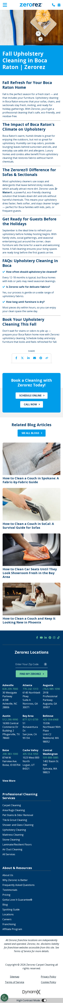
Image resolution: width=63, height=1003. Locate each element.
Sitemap (14, 976)
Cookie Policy (48, 982)
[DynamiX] (31, 992)
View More (8, 780)
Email (34, 358)
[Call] (53, 4)
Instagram (54, 637)
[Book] (59, 4)
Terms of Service (14, 982)
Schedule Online (30, 395)
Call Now (30, 404)
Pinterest (41, 358)
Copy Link (47, 358)
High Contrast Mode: (15, 12)
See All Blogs (30, 433)
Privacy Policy (48, 976)
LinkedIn (28, 358)
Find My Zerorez (30, 674)
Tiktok (58, 637)
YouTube (41, 637)
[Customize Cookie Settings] (4, 997)
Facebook (16, 358)
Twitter (22, 358)
